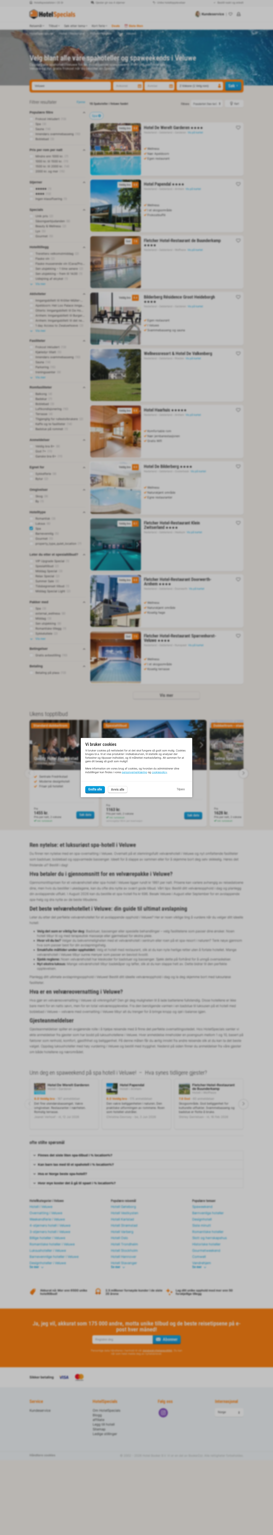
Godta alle (95, 789)
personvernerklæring (134, 772)
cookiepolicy (159, 772)
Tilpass (181, 789)
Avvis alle (117, 789)
